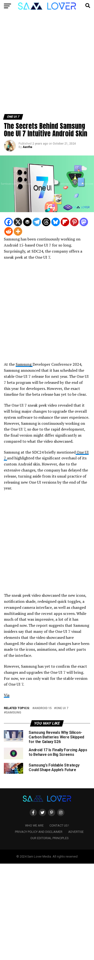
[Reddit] (8, 231)
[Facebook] (8, 222)
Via (6, 695)
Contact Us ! (59, 825)
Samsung (24, 364)
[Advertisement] (47, 65)
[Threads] (46, 222)
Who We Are (34, 825)
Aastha (27, 147)
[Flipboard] (65, 222)
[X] (18, 222)
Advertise (76, 832)
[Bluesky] (55, 222)
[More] (18, 231)
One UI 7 (62, 708)
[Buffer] (27, 222)
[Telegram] (37, 222)
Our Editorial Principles (49, 838)
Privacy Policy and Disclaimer (38, 832)
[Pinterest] (74, 222)
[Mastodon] (84, 222)
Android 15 (43, 708)
